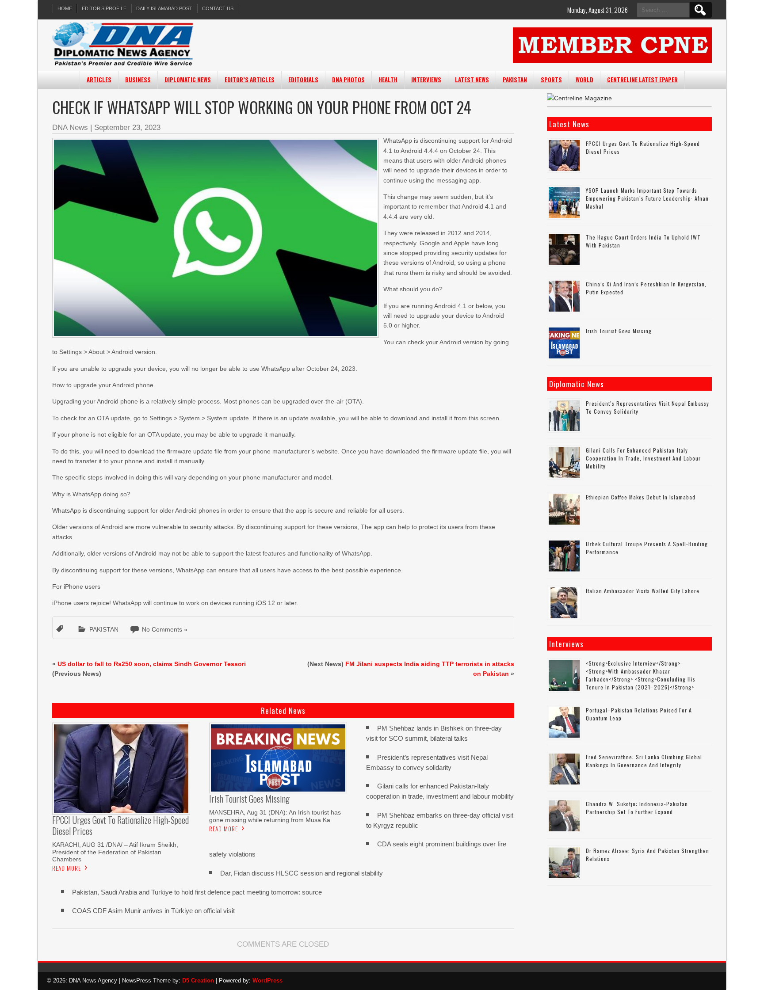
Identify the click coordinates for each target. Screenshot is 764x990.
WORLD (584, 79)
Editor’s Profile (104, 8)
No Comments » (164, 629)
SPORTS (551, 79)
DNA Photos (348, 79)
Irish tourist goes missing (619, 331)
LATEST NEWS (472, 79)
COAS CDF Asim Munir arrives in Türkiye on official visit (153, 910)
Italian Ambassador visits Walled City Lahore (642, 590)
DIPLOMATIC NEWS (187, 79)
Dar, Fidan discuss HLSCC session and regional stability (301, 873)
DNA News (70, 127)
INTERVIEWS (426, 79)
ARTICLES (99, 79)
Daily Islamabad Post (164, 8)
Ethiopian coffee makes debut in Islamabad (640, 497)
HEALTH (387, 79)
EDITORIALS (303, 79)
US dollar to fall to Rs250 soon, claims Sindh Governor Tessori (151, 663)
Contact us (217, 8)
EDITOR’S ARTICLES (250, 79)
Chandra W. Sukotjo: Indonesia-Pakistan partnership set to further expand (637, 807)
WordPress (267, 980)
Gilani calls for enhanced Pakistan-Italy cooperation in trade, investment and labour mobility (643, 458)
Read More (66, 868)
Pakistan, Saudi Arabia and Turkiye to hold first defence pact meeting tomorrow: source (197, 892)
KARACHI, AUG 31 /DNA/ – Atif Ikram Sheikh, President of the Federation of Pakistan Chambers (115, 851)
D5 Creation (198, 980)
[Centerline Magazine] (579, 98)
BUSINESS (138, 79)
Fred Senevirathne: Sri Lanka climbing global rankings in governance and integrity (644, 761)
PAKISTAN (515, 79)
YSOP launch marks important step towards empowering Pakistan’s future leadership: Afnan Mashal (647, 198)
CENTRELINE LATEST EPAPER (642, 79)
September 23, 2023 (127, 127)
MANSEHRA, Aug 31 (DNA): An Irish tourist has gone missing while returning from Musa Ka (275, 816)
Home (64, 8)
